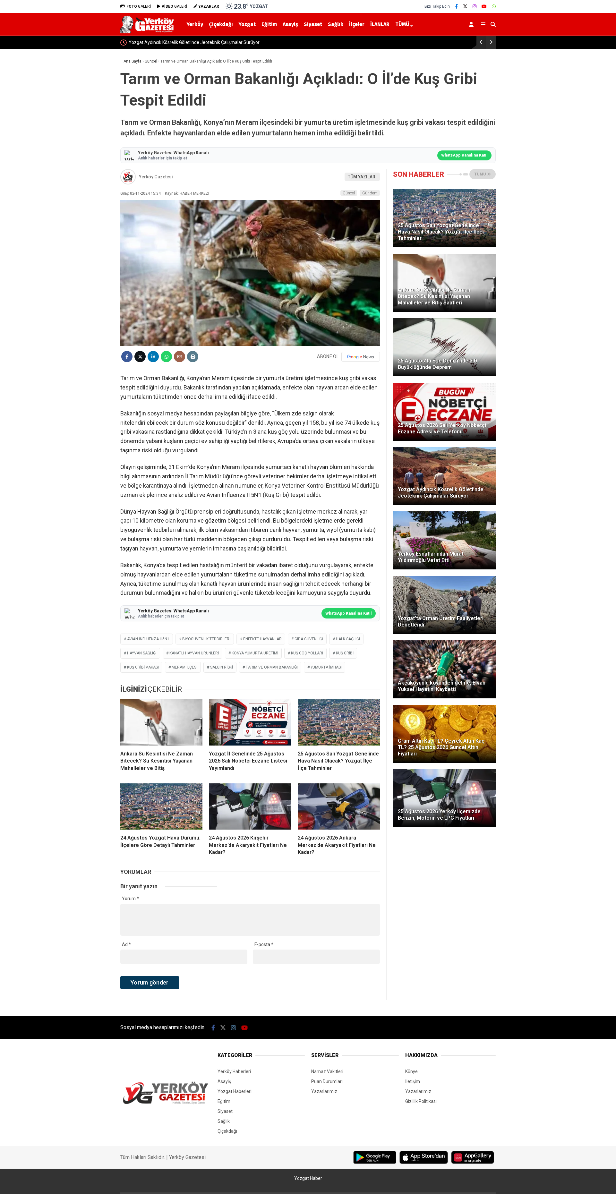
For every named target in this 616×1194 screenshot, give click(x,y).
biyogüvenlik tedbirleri (206, 639)
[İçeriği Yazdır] (192, 356)
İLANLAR (379, 24)
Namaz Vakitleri (327, 1071)
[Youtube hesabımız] (484, 6)
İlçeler (356, 24)
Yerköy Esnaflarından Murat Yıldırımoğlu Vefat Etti (182, 42)
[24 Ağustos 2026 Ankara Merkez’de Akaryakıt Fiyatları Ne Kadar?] (339, 806)
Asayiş (290, 24)
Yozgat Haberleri (235, 1091)
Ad (126, 944)
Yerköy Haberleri (234, 1071)
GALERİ (138, 6)
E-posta (263, 944)
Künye (411, 1071)
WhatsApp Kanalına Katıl (464, 155)
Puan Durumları (327, 1081)
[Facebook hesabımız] (456, 6)
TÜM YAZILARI (362, 176)
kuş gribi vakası (143, 667)
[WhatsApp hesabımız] (494, 6)
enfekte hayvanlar (262, 639)
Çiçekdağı (221, 24)
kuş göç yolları (307, 653)
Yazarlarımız (324, 1091)
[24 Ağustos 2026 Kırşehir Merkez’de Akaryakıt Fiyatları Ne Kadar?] (250, 806)
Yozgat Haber (308, 1178)
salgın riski (221, 667)
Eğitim (269, 24)
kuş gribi (345, 653)
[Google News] (360, 357)
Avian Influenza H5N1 (148, 639)
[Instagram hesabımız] (474, 6)
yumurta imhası (326, 667)
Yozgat (247, 24)
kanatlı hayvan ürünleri (194, 653)
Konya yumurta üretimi (255, 653)
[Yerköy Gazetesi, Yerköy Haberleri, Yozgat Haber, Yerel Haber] (148, 31)
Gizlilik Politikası (421, 1101)
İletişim (412, 1081)
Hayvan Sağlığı (142, 653)
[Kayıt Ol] (472, 24)
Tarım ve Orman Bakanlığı (272, 667)
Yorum (130, 898)
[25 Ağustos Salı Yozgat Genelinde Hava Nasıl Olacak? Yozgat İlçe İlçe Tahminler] (339, 722)
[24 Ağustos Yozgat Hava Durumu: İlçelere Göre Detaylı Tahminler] (161, 806)
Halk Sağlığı (348, 639)
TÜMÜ (402, 24)
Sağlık (335, 24)
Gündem (370, 193)
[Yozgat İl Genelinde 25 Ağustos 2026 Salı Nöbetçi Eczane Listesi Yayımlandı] (250, 722)
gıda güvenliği (309, 639)
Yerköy (195, 24)
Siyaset (313, 24)
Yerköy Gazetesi (156, 176)
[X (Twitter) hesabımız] (465, 6)
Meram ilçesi (184, 667)
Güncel (349, 193)
